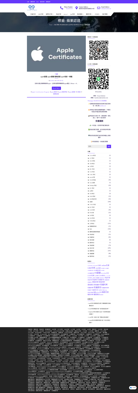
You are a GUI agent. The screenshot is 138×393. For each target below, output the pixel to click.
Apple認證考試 (62, 92)
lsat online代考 (105, 273)
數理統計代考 (72, 387)
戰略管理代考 (48, 384)
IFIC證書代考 (91, 340)
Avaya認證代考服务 (98, 369)
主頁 (28, 1)
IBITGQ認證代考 (105, 345)
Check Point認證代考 (33, 350)
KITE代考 (104, 340)
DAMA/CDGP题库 (91, 353)
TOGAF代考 (103, 331)
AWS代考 (85, 331)
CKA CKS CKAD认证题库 (34, 353)
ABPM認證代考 (87, 371)
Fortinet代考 (98, 332)
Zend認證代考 (97, 337)
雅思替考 (101, 294)
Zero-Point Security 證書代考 (68, 348)
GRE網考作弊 (97, 270)
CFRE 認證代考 (31, 366)
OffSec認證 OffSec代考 (87, 342)
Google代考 (43, 342)
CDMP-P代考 (43, 360)
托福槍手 (89, 290)
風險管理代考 (73, 382)
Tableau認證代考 (106, 360)
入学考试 (92, 223)
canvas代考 (92, 177)
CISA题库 (73, 353)
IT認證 (78, 92)
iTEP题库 (97, 356)
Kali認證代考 (97, 348)
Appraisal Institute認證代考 (86, 374)
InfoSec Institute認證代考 (80, 344)
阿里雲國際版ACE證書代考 (79, 340)
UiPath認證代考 (86, 339)
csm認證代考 (54, 335)
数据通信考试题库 (55, 353)
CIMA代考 (36, 334)
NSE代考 (72, 360)
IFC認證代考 (31, 340)
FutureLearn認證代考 (66, 364)
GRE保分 (103, 268)
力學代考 (72, 389)
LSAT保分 (102, 275)
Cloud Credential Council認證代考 (36, 344)
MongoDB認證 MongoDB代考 (68, 339)
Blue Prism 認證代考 (95, 366)
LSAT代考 (92, 210)
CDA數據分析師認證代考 (34, 352)
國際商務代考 (63, 384)
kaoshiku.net (102, 105)
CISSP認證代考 (31, 339)
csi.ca (65, 14)
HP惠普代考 (54, 332)
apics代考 (86, 335)
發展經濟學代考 (100, 385)
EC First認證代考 (80, 348)
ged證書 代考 (65, 337)
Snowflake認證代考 (97, 361)
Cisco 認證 (92, 182)
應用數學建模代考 (40, 389)
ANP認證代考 (106, 363)
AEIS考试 (92, 163)
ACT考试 (92, 158)
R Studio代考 (94, 381)
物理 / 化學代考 (49, 389)
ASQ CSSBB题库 (82, 352)
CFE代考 (63, 358)
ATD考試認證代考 (84, 376)
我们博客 (105, 14)
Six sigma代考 (43, 334)
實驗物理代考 (47, 390)
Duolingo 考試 (93, 185)
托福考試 (92, 237)
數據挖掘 (64, 381)
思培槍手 (97, 285)
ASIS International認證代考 (34, 345)
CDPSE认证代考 (32, 358)
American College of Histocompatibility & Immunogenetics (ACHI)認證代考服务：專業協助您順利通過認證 (76, 373)
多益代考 (58, 14)
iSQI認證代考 (84, 363)
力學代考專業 (86, 384)
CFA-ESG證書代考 (54, 352)
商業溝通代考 (56, 384)
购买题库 (79, 14)
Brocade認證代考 (85, 366)
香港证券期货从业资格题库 (50, 355)
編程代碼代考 (31, 379)
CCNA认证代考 (85, 356)
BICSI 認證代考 (42, 368)
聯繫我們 (48, 1)
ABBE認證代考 (31, 364)
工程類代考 (71, 384)
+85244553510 (69, 8)
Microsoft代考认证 (87, 361)
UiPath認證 (79, 339)
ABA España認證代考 (41, 363)
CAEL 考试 (92, 174)
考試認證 (92, 245)
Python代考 (87, 381)
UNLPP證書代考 (80, 334)
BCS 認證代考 (70, 368)
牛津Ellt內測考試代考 (84, 350)
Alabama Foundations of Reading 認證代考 (46, 366)
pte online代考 (107, 275)
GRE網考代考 (90, 270)
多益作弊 (90, 279)
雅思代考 (88, 14)
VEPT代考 (97, 340)
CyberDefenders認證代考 (75, 342)
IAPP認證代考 (48, 344)
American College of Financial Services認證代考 (39, 373)
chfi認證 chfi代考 (56, 339)
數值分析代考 (103, 387)
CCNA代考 (47, 339)
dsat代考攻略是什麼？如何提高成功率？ (99, 308)
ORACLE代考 (91, 332)
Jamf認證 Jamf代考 (43, 350)
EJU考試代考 (31, 377)
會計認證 (92, 240)
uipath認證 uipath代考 (33, 337)
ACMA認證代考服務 (78, 371)
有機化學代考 (99, 389)
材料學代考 (38, 385)
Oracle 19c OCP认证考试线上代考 (72, 356)
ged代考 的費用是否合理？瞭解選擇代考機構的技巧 (100, 304)
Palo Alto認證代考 (64, 350)
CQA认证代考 (70, 358)
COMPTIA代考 (46, 332)
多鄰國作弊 (107, 279)
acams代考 (74, 335)
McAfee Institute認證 (43, 347)
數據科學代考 (31, 381)
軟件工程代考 (101, 379)
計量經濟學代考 (82, 385)
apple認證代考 (31, 335)
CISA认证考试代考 (32, 356)
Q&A (37, 1)
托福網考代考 (95, 290)
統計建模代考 (80, 381)
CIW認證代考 (96, 334)
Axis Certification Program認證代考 (82, 377)
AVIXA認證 (39, 364)
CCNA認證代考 (107, 361)
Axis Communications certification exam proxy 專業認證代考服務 (43, 369)
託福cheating (104, 290)
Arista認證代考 (41, 371)
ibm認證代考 (62, 335)
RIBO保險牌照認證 (96, 339)
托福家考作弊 (105, 287)
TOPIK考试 (92, 220)
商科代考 (88, 382)
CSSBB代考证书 (56, 358)
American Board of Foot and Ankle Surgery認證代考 (80, 369)
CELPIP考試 (93, 180)
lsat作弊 (96, 275)
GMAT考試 (92, 196)
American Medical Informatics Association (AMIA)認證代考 (51, 374)
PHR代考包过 (78, 361)
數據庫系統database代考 (57, 379)
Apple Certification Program (40, 92)
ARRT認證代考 (69, 374)
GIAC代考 (80, 335)
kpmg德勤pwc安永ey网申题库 (35, 355)
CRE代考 (36, 360)
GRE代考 (40, 14)
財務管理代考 (31, 384)
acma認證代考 (81, 337)
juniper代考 (93, 335)
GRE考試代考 (93, 199)
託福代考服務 (90, 292)
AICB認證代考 (74, 376)
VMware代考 (83, 332)
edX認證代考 (84, 364)
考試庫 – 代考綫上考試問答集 (56, 376)
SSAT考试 (92, 218)
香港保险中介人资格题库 (64, 355)
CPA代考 (68, 335)
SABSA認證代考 (54, 345)
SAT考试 (92, 215)
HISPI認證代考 (96, 345)
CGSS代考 (30, 360)
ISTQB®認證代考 (75, 363)
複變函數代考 (96, 387)
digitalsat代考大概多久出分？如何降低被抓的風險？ (99, 313)
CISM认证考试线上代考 (44, 356)
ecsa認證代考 (89, 337)
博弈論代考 (107, 385)
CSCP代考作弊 (31, 361)
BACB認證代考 (79, 368)
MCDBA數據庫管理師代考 (55, 337)
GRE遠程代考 (91, 273)
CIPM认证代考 (39, 361)
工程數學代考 (78, 384)
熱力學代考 (93, 384)
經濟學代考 (56, 385)
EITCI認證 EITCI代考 (99, 342)
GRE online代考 (103, 265)
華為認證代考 (63, 352)
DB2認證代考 (73, 337)
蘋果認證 (56, 94)
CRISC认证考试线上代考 (57, 356)
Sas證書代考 (72, 334)
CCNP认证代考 (104, 356)
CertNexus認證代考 (86, 345)
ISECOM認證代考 (95, 347)
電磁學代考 (78, 389)
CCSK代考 (90, 331)
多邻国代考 (47, 329)
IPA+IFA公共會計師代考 (54, 334)
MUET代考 (65, 361)
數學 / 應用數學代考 (40, 387)
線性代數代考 (64, 387)
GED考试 (92, 193)
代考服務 (97, 277)
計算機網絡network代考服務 (81, 379)
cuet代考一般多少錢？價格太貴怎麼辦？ (99, 317)
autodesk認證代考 (105, 334)
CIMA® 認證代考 (101, 364)
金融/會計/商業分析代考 (104, 381)
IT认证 (97, 14)
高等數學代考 (50, 387)
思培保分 (91, 285)
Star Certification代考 (55, 348)
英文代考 (92, 248)
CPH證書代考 (38, 340)
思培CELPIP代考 (47, 340)
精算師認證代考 (43, 337)
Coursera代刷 (78, 360)
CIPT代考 (95, 358)
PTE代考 (92, 212)
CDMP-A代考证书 (79, 358)
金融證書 (92, 253)
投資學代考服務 (55, 382)
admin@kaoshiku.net (106, 8)
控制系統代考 (31, 385)
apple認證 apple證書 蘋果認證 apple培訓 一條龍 (56, 77)
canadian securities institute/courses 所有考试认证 (58, 363)
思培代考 (95, 282)
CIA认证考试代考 (41, 358)
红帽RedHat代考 (69, 331)
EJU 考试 (92, 188)
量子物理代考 (91, 389)
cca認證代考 (39, 335)
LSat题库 (92, 356)
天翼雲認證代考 (45, 352)
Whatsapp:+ (91, 100)
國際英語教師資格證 (95, 231)
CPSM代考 (49, 360)
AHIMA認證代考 (32, 374)
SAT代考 (78, 329)
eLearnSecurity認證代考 (58, 344)
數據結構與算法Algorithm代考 (43, 379)
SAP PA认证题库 (45, 353)
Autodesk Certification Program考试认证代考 (55, 377)
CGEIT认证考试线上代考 (102, 355)
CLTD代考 (66, 360)
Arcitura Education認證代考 (100, 374)
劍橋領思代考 (55, 340)
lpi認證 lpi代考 (100, 335)
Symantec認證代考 (73, 350)
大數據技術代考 (71, 381)
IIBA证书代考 (38, 332)
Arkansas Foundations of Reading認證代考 (38, 376)
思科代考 (106, 329)
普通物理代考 (58, 389)
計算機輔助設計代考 (47, 385)
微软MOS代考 (78, 331)
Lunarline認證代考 (32, 347)
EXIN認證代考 (77, 345)
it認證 (56, 74)
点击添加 (104, 100)
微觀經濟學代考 (64, 385)
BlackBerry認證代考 (106, 366)
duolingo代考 (95, 265)
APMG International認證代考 (66, 345)
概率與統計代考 (39, 381)
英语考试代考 (31, 363)
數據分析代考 (48, 381)
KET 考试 (92, 207)
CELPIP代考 (90, 265)
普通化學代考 (65, 389)
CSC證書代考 (105, 339)
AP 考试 (92, 166)
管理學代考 (94, 382)
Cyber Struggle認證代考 (93, 344)
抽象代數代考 (31, 389)
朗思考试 (92, 242)
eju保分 (91, 191)
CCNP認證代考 (40, 339)
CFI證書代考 (89, 334)
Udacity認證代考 (56, 364)
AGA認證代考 (92, 364)
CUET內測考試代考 (95, 350)
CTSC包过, (58, 361)
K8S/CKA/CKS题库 (81, 353)
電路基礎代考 (100, 384)
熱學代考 (85, 389)
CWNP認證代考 (89, 348)
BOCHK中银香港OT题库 (77, 355)
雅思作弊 (90, 294)
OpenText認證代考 (53, 350)
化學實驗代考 (55, 390)
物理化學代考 (39, 390)
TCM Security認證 (105, 347)
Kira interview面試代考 (33, 342)
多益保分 (95, 280)
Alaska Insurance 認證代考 (90, 368)
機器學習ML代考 (57, 381)
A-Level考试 (93, 155)
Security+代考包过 (58, 360)
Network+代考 (102, 358)
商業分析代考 (81, 382)
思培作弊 (102, 282)
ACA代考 (30, 334)
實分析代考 (88, 387)
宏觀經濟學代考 (73, 385)
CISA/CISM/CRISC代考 (58, 331)
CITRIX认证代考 (68, 332)
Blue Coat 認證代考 (32, 368)
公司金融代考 (31, 382)
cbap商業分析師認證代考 (66, 340)
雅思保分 (97, 294)
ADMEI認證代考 (39, 377)
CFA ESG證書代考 (72, 352)
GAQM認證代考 (86, 347)
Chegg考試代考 (102, 376)
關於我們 (42, 1)
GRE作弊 (98, 268)
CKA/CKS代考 (48, 331)
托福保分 (97, 287)
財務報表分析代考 (64, 382)
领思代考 (77, 374)
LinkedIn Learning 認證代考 (95, 363)
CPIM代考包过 (88, 358)
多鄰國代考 (101, 280)
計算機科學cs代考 (95, 377)
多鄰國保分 (90, 282)
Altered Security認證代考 (53, 342)
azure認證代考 (46, 335)
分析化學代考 (31, 390)
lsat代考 (72, 14)
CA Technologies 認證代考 (73, 366)
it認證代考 (60, 332)
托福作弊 (90, 287)
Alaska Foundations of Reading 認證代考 (56, 368)
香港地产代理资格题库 (89, 355)
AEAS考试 (92, 161)
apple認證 (54, 92)
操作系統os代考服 (68, 379)
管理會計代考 (47, 382)
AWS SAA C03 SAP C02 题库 (94, 352)
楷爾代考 (97, 331)
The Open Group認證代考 (43, 348)
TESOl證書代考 (64, 334)
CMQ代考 (71, 361)
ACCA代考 (60, 329)
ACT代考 (73, 329)
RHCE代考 (35, 331)
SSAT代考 (100, 329)
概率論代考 (57, 387)
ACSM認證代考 (106, 373)
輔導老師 (33, 1)
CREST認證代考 (69, 344)
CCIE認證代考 (104, 337)
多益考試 (92, 234)
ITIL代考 (42, 331)
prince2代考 (31, 332)
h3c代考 (30, 331)
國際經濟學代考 (91, 385)
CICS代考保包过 (87, 360)
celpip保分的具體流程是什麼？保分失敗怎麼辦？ (99, 321)
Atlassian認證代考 (32, 371)
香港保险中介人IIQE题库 (103, 353)
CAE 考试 (92, 171)
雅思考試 (92, 256)
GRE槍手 (107, 268)
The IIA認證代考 (32, 348)
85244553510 (97, 100)
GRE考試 (102, 270)
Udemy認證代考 (47, 364)
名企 (91, 229)
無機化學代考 (107, 389)
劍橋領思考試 (93, 226)
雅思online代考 (98, 292)
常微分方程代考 (81, 387)
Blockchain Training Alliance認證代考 (57, 347)
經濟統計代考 (31, 387)
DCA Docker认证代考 (50, 361)
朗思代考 (94, 329)
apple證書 (72, 92)
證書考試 (92, 250)
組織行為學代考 (39, 384)
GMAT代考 (66, 329)
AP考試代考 (67, 376)
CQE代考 (49, 358)
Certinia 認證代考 (62, 366)
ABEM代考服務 (63, 369)
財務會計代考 (39, 382)
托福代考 (33, 14)
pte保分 (93, 277)
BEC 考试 (92, 169)
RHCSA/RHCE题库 (65, 353)
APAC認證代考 (76, 364)
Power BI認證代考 (96, 360)
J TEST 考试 (93, 204)
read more (56, 88)
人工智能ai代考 (92, 379)
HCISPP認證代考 (64, 342)
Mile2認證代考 (45, 345)
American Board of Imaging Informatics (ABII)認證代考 (59, 371)
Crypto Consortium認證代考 (74, 347)
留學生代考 (49, 14)
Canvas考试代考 (93, 376)
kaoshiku (52, 80)
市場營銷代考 (102, 382)
